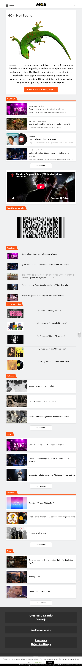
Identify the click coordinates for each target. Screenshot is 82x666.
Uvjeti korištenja (41, 644)
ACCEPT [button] (50, 663)
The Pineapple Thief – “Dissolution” (51, 336)
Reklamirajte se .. (41, 630)
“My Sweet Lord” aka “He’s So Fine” (51, 348)
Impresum (41, 640)
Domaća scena (33, 106)
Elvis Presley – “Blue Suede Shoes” (43, 139)
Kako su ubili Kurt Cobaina (39, 591)
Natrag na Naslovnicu (41, 89)
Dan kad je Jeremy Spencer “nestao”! (43, 401)
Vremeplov (32, 136)
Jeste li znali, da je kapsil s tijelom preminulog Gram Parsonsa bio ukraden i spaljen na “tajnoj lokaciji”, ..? (48, 276)
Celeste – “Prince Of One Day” (41, 503)
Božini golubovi (35, 576)
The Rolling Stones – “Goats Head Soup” (53, 361)
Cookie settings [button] (39, 662)
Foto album (41, 106)
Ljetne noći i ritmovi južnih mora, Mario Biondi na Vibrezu (45, 264)
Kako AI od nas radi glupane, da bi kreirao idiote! (49, 416)
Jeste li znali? (32, 121)
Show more (41, 165)
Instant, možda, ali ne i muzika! (41, 386)
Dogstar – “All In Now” (38, 533)
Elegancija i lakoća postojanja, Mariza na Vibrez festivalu (45, 285)
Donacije (41, 619)
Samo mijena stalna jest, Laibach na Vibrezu (46, 109)
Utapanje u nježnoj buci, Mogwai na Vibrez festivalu (43, 295)
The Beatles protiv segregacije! (49, 310)
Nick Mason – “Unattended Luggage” (52, 323)
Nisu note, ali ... (41, 121)
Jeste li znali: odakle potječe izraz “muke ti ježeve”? (49, 124)
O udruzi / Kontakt (41, 615)
